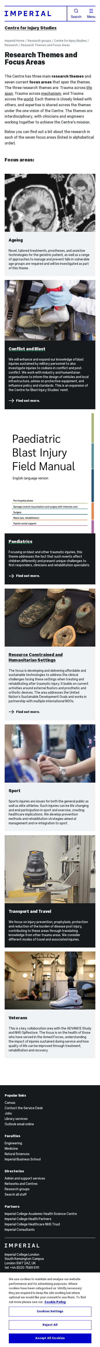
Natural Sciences (17, 1154)
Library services (16, 1119)
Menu (91, 16)
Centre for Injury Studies (31, 28)
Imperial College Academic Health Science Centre (41, 1214)
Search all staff (16, 1194)
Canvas (10, 1103)
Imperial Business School (23, 1159)
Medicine (11, 1148)
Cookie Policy (55, 1302)
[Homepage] (36, 13)
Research (11, 45)
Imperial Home (14, 40)
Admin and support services (25, 1178)
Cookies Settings (50, 1311)
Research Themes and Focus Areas (45, 45)
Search (76, 16)
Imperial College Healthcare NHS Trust (32, 1224)
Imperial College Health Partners (28, 1219)
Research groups (39, 40)
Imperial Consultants (20, 1230)
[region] (50, 1309)
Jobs (8, 1113)
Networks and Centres (21, 1184)
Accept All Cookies (50, 1338)
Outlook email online (19, 1124)
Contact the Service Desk (24, 1108)
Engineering (13, 1143)
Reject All (50, 1325)
